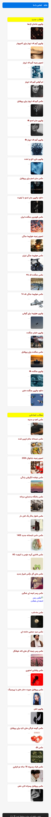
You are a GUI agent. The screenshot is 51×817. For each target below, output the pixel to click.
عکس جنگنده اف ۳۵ (34, 274)
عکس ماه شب (37, 612)
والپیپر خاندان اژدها (35, 24)
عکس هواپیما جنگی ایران (32, 255)
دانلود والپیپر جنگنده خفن (32, 390)
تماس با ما (37, 5)
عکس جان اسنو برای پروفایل (31, 178)
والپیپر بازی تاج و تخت (33, 159)
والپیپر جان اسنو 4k (35, 120)
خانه (45, 5)
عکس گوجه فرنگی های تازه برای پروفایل (26, 728)
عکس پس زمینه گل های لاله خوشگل (28, 651)
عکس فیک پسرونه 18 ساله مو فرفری (28, 766)
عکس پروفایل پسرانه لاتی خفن (30, 786)
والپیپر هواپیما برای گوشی (32, 313)
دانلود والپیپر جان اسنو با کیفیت (30, 197)
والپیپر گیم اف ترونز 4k (34, 139)
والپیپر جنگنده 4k (36, 371)
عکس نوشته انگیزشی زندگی (32, 477)
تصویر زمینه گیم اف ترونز (33, 62)
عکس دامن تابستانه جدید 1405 (30, 535)
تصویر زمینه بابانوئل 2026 (32, 458)
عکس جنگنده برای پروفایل (32, 352)
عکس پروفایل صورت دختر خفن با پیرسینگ (25, 689)
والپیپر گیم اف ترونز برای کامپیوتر (30, 43)
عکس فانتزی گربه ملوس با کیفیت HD (27, 554)
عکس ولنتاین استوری (34, 670)
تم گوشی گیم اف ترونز (34, 82)
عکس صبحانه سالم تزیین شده (30, 438)
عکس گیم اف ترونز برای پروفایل (30, 101)
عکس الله (39, 747)
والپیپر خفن (38, 708)
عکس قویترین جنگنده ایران (32, 217)
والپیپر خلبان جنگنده (35, 332)
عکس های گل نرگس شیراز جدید (30, 573)
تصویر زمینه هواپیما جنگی (32, 236)
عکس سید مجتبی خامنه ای (32, 631)
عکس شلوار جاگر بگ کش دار (31, 516)
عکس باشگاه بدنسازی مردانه (31, 496)
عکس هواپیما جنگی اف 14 (32, 294)
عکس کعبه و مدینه (35, 419)
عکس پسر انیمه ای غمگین (32, 593)
